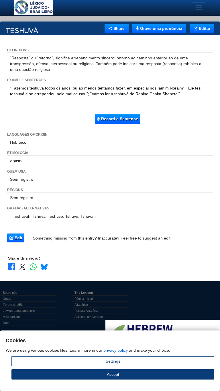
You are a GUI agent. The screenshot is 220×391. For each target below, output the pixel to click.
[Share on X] (22, 266)
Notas (7, 298)
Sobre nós (10, 292)
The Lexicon (83, 292)
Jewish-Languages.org (19, 310)
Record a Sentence (119, 118)
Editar (204, 28)
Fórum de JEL (13, 304)
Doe (6, 322)
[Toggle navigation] (199, 7)
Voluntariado (11, 316)
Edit (17, 238)
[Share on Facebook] (11, 266)
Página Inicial (83, 298)
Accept (113, 374)
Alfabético (81, 304)
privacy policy (115, 350)
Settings (113, 361)
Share (118, 28)
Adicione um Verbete (88, 316)
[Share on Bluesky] (44, 266)
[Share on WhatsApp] (33, 266)
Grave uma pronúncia (160, 28)
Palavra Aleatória (86, 310)
